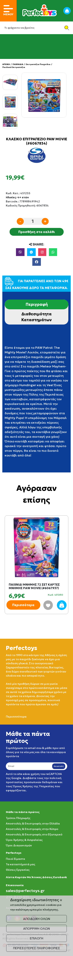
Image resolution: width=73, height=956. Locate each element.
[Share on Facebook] (36, 262)
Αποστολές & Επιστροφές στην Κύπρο (32, 829)
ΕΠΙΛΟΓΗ (36, 938)
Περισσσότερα (16, 716)
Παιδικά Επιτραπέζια (13, 67)
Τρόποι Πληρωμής (18, 818)
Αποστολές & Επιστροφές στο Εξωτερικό (34, 834)
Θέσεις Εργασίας (18, 870)
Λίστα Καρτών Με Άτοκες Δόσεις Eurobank (36, 877)
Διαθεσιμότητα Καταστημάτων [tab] (36, 316)
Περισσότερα (23, 605)
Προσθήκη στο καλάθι (36, 232)
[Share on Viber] (20, 252)
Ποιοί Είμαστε (15, 859)
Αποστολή (59, 766)
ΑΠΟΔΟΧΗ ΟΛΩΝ (36, 919)
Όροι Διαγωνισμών (19, 845)
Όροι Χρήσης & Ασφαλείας (24, 840)
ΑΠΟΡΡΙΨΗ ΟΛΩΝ (36, 928)
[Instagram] (42, 252)
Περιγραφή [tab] (37, 304)
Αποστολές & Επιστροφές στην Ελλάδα (33, 823)
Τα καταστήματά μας (20, 864)
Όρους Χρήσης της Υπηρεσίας (33, 786)
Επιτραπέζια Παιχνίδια (38, 64)
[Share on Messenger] (31, 252)
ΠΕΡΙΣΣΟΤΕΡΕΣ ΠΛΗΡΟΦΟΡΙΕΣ (36, 948)
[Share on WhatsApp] (53, 252)
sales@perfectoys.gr (25, 890)
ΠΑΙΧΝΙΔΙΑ (17, 64)
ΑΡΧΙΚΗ (6, 64)
